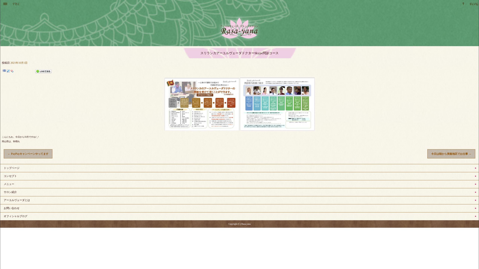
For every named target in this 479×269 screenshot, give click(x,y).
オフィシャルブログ (15, 216)
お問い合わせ (11, 208)
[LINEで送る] (43, 71)
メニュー (9, 184)
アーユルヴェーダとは (17, 200)
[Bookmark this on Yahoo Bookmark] (12, 71)
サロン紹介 (10, 192)
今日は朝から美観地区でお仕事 (451, 153)
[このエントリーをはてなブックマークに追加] (4, 71)
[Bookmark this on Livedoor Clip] (8, 71)
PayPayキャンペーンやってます (28, 153)
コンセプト (10, 176)
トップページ (11, 168)
